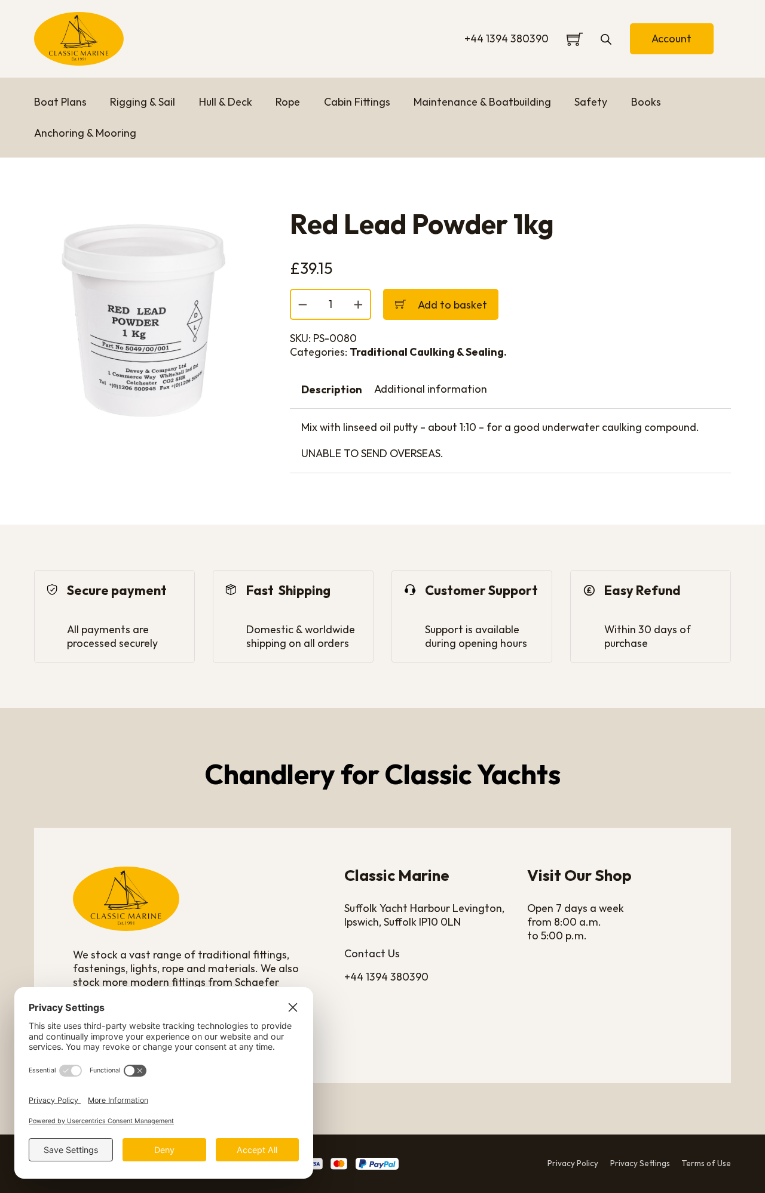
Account (671, 38)
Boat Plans (60, 102)
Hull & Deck (225, 102)
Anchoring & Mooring (85, 133)
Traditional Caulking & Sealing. (428, 352)
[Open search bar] (606, 38)
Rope (288, 102)
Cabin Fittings (357, 102)
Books (646, 102)
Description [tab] (331, 389)
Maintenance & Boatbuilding (482, 102)
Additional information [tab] (430, 389)
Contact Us (372, 953)
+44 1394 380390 (506, 38)
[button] (238, 225)
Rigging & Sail (142, 102)
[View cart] (575, 39)
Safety (590, 102)
